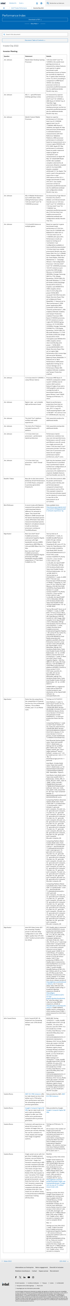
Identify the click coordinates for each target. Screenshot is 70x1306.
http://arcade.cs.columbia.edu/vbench (56, 1006)
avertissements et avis (44, 1295)
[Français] (41, 3)
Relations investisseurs (22, 1271)
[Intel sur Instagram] (33, 1277)
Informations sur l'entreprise (24, 1267)
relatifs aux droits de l (33, 1298)
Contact (34, 1271)
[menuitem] (4, 8)
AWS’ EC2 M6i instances (33, 1094)
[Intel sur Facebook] (16, 1277)
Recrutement (54, 1271)
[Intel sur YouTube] (29, 1277)
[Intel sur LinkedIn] (24, 1277)
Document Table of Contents (34, 40)
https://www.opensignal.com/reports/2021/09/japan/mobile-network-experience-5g (56, 509)
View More (34, 24)
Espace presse (43, 1271)
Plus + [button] (21, 3)
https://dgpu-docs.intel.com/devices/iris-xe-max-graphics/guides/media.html (55, 995)
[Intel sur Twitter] (20, 1277)
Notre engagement (41, 1267)
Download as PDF (34, 20)
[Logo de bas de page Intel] (5, 1284)
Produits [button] (12, 3)
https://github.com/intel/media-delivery (56, 983)
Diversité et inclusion (56, 1267)
